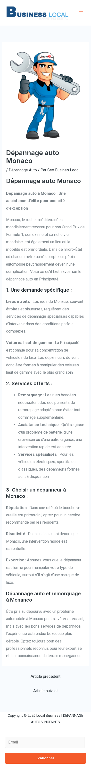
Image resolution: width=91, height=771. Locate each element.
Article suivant (45, 690)
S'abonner (45, 758)
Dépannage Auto (23, 170)
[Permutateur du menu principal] (80, 12)
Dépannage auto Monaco (43, 181)
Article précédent (45, 676)
